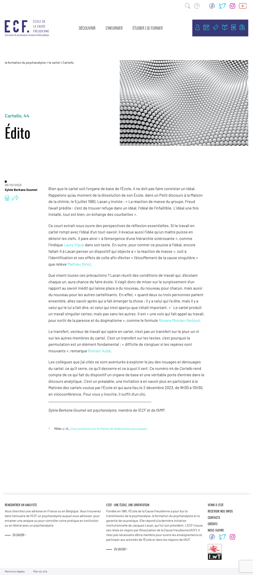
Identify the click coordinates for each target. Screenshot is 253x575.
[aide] (197, 6)
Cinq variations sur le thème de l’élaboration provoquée (108, 428)
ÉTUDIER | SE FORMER (148, 28)
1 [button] (171, 306)
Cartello (68, 62)
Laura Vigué (74, 244)
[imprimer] (7, 198)
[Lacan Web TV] (242, 6)
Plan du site (40, 571)
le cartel (54, 62)
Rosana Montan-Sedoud (179, 320)
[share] (15, 198)
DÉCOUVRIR (87, 28)
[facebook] (212, 6)
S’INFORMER (114, 28)
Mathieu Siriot (79, 264)
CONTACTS (214, 517)
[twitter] (222, 6)
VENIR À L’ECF (216, 504)
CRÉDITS (213, 523)
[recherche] (187, 6)
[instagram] (232, 6)
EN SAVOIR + (19, 534)
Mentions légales (15, 571)
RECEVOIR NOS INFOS (220, 511)
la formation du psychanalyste (25, 62)
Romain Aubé (99, 350)
